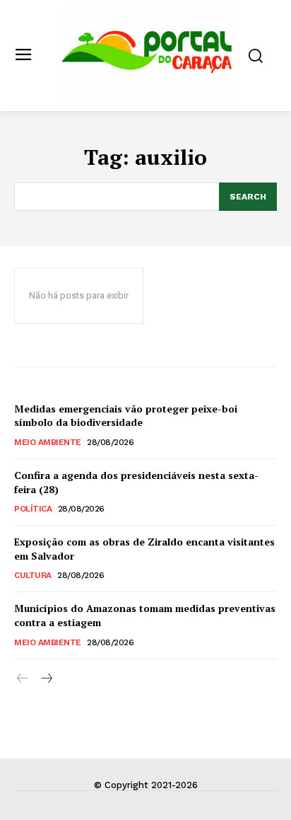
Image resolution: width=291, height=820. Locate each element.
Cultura (33, 575)
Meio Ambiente (47, 442)
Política (33, 509)
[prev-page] (23, 679)
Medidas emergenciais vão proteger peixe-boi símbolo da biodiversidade (125, 415)
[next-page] (45, 679)
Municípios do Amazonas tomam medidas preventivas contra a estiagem (144, 615)
